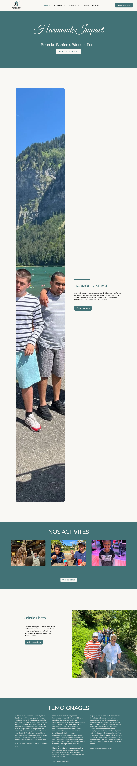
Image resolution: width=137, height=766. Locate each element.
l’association (59, 5)
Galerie (86, 5)
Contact (95, 5)
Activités (73, 5)
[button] (13, 737)
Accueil (47, 5)
